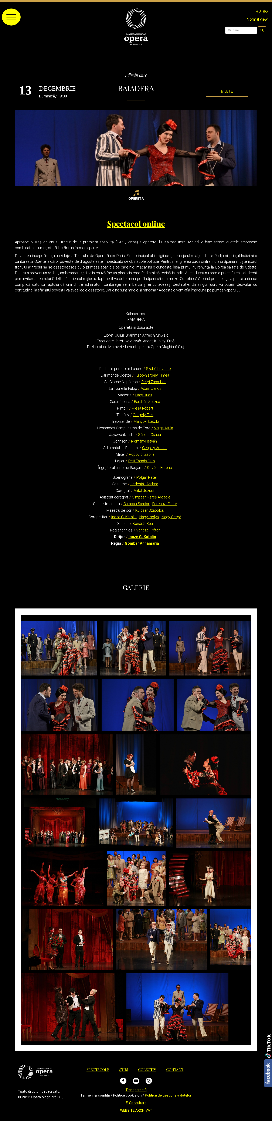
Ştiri (123, 1069)
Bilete (227, 91)
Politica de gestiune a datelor (168, 1095)
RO (265, 11)
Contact (174, 1069)
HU (258, 11)
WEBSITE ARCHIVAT (136, 1110)
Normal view (257, 19)
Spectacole (97, 1069)
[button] (59, 648)
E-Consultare (136, 1103)
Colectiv (147, 1069)
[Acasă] (136, 26)
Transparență (136, 1090)
